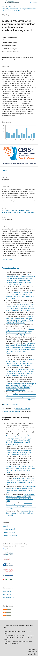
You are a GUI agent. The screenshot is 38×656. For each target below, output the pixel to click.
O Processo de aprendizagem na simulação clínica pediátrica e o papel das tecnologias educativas (20, 371)
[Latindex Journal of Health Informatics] (8, 560)
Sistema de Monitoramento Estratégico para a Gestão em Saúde (20, 331)
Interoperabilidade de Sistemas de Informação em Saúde (21, 488)
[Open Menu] (2, 2)
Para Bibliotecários (8, 597)
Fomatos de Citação (9, 201)
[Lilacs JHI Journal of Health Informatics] (8, 566)
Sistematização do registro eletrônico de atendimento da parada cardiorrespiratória (20, 467)
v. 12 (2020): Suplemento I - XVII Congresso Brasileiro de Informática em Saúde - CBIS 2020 (19, 10)
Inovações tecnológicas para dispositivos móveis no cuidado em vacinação (20, 294)
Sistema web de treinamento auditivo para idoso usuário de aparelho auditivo (20, 361)
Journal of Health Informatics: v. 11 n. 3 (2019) (20, 364)
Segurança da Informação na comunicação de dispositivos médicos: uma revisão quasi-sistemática (20, 306)
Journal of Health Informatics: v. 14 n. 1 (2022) (18, 389)
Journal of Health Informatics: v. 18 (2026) (19, 375)
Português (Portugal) (10, 535)
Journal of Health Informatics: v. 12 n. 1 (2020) (20, 399)
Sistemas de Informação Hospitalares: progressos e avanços (19, 505)
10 (14, 404)
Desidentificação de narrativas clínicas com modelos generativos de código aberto (20, 437)
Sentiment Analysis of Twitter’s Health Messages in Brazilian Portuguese (19, 319)
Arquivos (10, 7)
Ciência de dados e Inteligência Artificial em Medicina (20, 496)
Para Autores (7, 594)
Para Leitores (7, 591)
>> (17, 404)
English (5, 526)
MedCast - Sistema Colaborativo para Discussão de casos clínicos (18, 451)
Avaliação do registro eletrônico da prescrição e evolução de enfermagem (20, 479)
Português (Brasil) (9, 532)
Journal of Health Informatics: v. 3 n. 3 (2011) (19, 453)
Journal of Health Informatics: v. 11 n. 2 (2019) (20, 310)
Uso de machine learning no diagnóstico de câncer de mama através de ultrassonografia (21, 276)
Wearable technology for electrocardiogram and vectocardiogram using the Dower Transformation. (21, 386)
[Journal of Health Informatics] (8, 549)
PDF (6, 170)
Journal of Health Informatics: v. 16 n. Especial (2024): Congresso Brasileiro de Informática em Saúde (19, 282)
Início (3, 7)
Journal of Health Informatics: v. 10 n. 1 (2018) (19, 322)
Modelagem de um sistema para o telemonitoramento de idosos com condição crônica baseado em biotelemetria (21, 396)
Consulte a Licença (7, 260)
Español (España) (9, 529)
